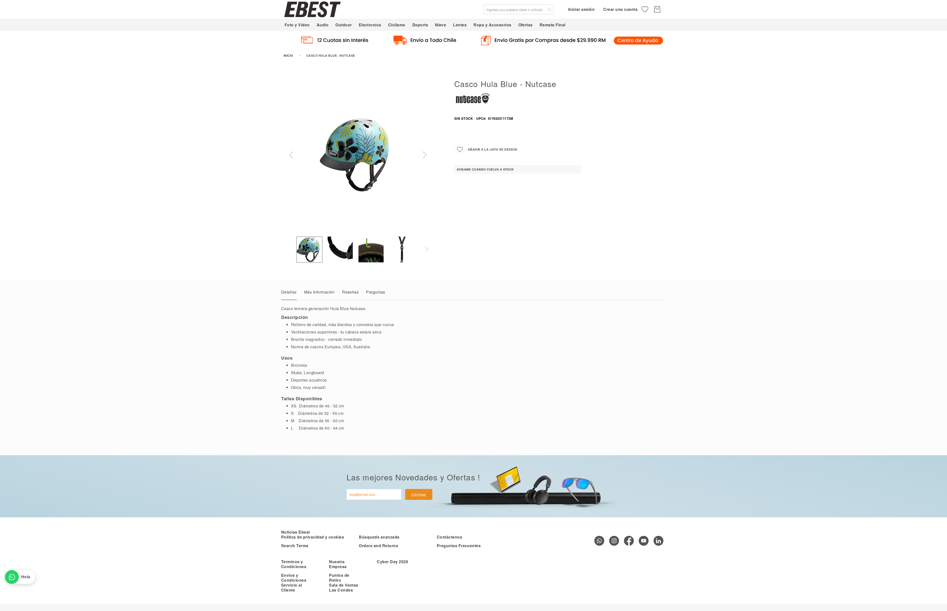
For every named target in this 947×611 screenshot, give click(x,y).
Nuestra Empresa (337, 564)
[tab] (289, 293)
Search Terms (295, 545)
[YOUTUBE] (644, 541)
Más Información (319, 292)
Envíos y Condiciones (293, 577)
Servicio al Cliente (291, 587)
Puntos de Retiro (339, 577)
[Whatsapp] (599, 541)
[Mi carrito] (657, 9)
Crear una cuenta (620, 9)
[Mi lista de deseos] (645, 9)
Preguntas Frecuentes (459, 545)
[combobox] (518, 9)
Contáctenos (449, 537)
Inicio (288, 55)
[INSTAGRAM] (614, 541)
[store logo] (312, 9)
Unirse (418, 494)
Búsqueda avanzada (379, 537)
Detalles (289, 292)
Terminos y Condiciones (293, 564)
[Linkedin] (658, 541)
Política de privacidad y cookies (312, 537)
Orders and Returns (378, 545)
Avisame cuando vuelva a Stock (485, 169)
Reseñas (350, 292)
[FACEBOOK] (629, 541)
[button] (291, 155)
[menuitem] (297, 25)
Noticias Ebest (295, 532)
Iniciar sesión (581, 9)
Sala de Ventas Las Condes (343, 587)
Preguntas (375, 292)
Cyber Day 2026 (392, 561)
